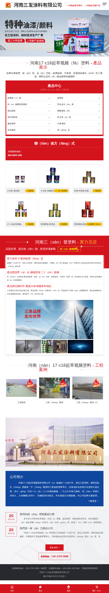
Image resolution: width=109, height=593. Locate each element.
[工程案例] (21, 388)
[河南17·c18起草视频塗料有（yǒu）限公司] (53, 5)
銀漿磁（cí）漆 (14, 98)
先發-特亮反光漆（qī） (83, 191)
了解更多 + (93, 501)
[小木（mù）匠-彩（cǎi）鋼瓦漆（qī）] (54, 176)
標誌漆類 (11, 111)
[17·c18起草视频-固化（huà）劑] (21, 209)
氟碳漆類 (11, 123)
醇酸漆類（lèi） (64, 111)
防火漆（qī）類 (64, 117)
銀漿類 (60, 98)
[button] (51, 52)
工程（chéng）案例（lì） (87, 402)
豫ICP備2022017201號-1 (54, 576)
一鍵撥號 (30, 191)
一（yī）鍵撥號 (61, 191)
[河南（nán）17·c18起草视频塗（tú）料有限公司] (54, 33)
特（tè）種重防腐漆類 (17, 104)
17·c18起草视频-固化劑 (16, 224)
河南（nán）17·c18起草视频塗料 (65, 367)
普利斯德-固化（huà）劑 (83, 224)
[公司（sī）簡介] (54, 442)
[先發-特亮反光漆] (88, 176)
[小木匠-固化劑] (21, 176)
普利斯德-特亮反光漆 (50, 224)
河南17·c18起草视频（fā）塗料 (66, 65)
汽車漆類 (61, 123)
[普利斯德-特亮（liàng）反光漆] (54, 209)
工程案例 (21, 402)
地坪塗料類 (12, 117)
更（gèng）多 (63, 130)
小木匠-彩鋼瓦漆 (48, 191)
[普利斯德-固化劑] (88, 209)
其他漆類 (11, 130)
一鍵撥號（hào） (94, 224)
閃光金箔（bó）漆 (65, 104)
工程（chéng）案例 (54, 402)
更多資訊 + (54, 547)
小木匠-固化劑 (13, 191)
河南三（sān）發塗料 (66, 242)
